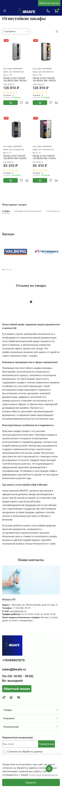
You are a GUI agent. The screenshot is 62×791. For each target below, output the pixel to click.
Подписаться (46, 744)
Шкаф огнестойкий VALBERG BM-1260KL (15, 157)
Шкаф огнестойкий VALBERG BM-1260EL (44, 157)
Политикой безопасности (43, 774)
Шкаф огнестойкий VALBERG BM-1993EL (44, 79)
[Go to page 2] (5, 269)
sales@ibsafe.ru (18, 611)
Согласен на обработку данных (25, 751)
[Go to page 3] (7, 269)
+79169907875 (13, 660)
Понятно (31, 782)
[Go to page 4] (9, 269)
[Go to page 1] (3, 269)
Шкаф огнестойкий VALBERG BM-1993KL (15, 79)
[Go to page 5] (11, 269)
